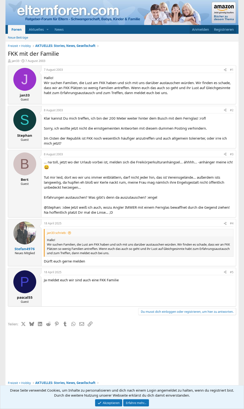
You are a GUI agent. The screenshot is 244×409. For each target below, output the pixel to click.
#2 (232, 110)
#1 (232, 70)
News (59, 29)
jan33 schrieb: (56, 233)
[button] (47, 29)
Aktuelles (36, 29)
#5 (232, 272)
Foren (16, 29)
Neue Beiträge (18, 37)
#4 (232, 223)
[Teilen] (225, 70)
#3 (232, 154)
